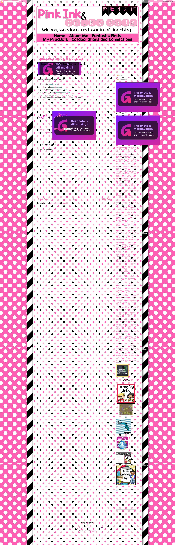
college (118, 181)
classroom (126, 178)
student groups (130, 310)
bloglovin (119, 169)
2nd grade (123, 149)
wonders (124, 355)
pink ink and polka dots (126, 281)
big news (127, 159)
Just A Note (128, 246)
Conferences (120, 183)
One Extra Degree (54, 84)
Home (74, 199)
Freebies (128, 209)
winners (118, 355)
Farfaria (123, 200)
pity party (126, 283)
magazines (119, 259)
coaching (133, 178)
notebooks (119, 276)
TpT (127, 350)
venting (127, 353)
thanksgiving (125, 331)
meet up (119, 266)
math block (132, 261)
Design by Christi (80, 527)
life (129, 254)
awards (134, 154)
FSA (134, 210)
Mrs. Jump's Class (57, 87)
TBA (134, 314)
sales (117, 300)
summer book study (129, 312)
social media (126, 305)
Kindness (119, 252)
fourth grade (120, 210)
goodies (133, 223)
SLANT (118, 305)
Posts (120, 75)
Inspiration (119, 242)
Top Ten (122, 350)
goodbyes (125, 223)
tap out (118, 314)
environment (120, 195)
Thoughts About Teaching (126, 348)
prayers (133, 283)
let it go (123, 254)
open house (123, 278)
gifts (134, 212)
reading (119, 290)
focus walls (121, 207)
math (125, 261)
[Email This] (64, 129)
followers (132, 207)
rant (134, 288)
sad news (132, 297)
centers (129, 176)
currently (120, 185)
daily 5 (128, 186)
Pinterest (119, 283)
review (126, 297)
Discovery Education (129, 190)
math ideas (120, 264)
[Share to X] (68, 129)
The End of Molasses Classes (126, 334)
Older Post (106, 199)
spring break (132, 307)
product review (121, 285)
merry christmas (130, 266)
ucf (123, 353)
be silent (133, 157)
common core (129, 180)
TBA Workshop (122, 317)
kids (134, 249)
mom (125, 269)
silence (134, 302)
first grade (131, 200)
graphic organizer (122, 225)
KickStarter (127, 249)
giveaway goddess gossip (126, 215)
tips (117, 350)
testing (118, 331)
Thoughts (132, 346)
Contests (127, 183)
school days (131, 300)
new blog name (129, 273)
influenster (120, 240)
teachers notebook (122, 324)
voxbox (134, 353)
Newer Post (43, 199)
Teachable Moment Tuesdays (126, 318)
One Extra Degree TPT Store (59, 90)
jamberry (118, 247)
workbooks (119, 358)
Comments (123, 79)
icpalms (133, 237)
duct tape (132, 193)
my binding (132, 269)
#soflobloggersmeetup (124, 147)
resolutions (119, 297)
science (118, 302)
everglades (128, 195)
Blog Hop (133, 161)
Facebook (122, 198)
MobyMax (119, 269)
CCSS (124, 176)
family (118, 200)
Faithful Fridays (131, 198)
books (134, 171)
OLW (126, 276)
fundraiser (121, 212)
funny (126, 212)
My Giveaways (122, 271)
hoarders (118, 237)
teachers (133, 322)
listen (124, 257)
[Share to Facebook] (70, 129)
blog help (125, 161)
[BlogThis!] (66, 129)
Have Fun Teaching (128, 235)
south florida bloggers (126, 306)
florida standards (129, 202)
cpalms (133, 183)
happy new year (125, 232)
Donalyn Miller (122, 193)
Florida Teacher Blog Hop (126, 205)
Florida (118, 202)
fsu (117, 212)
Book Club (127, 169)
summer (119, 312)
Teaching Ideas (130, 326)
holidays (126, 237)
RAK (117, 288)
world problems (126, 360)
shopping (126, 302)
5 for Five (132, 149)
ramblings (126, 288)
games (131, 212)
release (133, 295)
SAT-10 (123, 300)
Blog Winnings (122, 164)
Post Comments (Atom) (58, 203)
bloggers (126, 166)
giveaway (119, 214)
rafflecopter (132, 285)
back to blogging (122, 156)
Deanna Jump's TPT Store (62, 92)
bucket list (119, 173)
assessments (126, 154)
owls (129, 278)
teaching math (121, 329)
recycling (125, 295)
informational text (130, 240)
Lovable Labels (131, 257)
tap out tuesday (127, 314)
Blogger (92, 530)
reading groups (130, 290)
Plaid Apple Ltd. (94, 527)
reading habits (120, 293)
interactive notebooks (129, 244)
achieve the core (122, 152)
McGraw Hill (130, 263)
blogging (133, 166)
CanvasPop (126, 173)
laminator (126, 252)
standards (119, 310)
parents (133, 278)
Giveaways (47, 132)
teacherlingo (126, 322)
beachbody (119, 159)
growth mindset (126, 230)
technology (132, 329)
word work (132, 355)
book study (127, 171)
